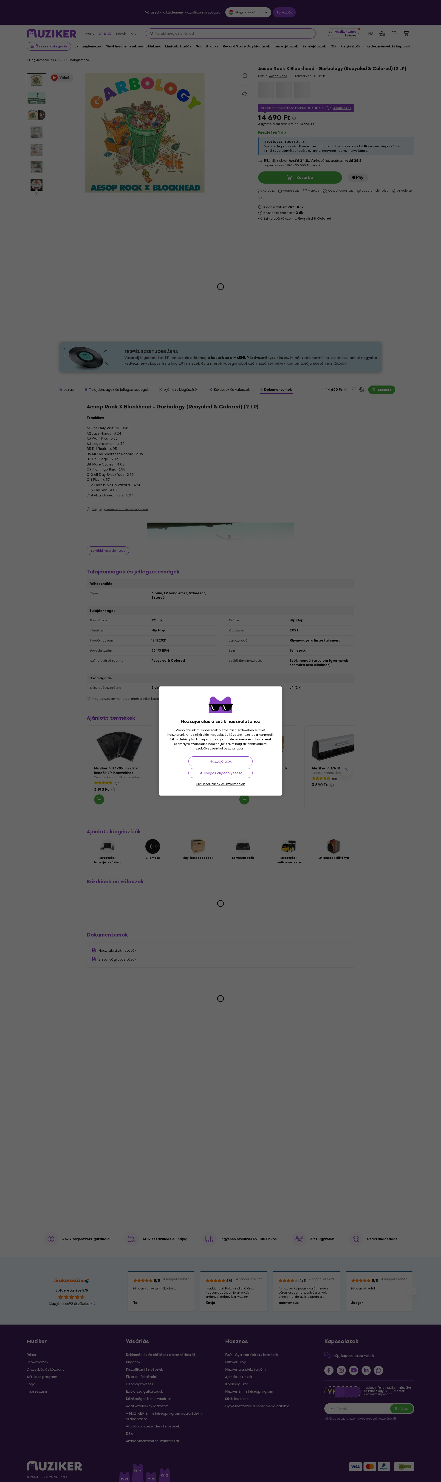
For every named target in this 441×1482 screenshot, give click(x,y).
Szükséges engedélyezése (220, 773)
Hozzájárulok (220, 761)
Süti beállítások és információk (220, 784)
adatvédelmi (257, 744)
